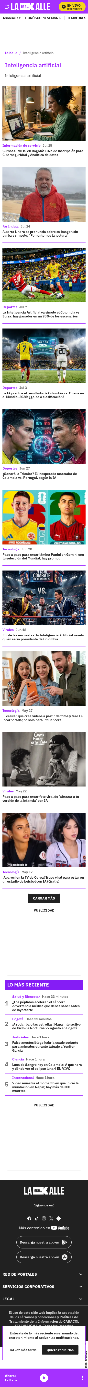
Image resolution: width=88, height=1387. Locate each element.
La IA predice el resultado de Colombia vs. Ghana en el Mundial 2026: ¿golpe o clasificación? (43, 395)
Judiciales (20, 1037)
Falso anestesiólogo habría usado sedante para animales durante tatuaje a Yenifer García (45, 1046)
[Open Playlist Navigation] (82, 1377)
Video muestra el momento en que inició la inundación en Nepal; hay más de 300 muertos (45, 1087)
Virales (8, 630)
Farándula (10, 226)
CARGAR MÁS (44, 898)
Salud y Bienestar (26, 996)
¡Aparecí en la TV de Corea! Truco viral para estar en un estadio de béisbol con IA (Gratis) (43, 879)
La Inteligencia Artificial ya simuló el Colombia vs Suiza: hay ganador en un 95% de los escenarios (40, 314)
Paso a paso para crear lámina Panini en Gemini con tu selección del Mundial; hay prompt (43, 556)
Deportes (9, 307)
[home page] (44, 1191)
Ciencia (18, 1059)
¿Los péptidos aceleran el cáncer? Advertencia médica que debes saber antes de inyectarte (46, 1006)
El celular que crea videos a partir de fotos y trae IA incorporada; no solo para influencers (42, 718)
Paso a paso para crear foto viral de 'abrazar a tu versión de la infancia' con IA (40, 798)
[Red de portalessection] (81, 1274)
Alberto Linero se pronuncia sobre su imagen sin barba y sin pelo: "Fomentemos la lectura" (40, 233)
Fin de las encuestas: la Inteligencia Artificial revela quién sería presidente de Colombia (43, 637)
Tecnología (11, 549)
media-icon (44, 1378)
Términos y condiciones (38, 1317)
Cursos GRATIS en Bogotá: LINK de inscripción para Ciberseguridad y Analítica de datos (42, 153)
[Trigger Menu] (6, 7)
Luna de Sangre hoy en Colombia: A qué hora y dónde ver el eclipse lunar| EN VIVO (47, 1066)
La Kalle (11, 53)
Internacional (23, 1077)
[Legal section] (81, 1299)
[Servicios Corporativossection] (81, 1286)
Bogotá (17, 1019)
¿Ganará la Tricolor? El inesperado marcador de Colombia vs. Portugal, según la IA (39, 476)
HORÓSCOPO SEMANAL (43, 18)
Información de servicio (21, 145)
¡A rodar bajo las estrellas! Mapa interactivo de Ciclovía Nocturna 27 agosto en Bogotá (46, 1026)
